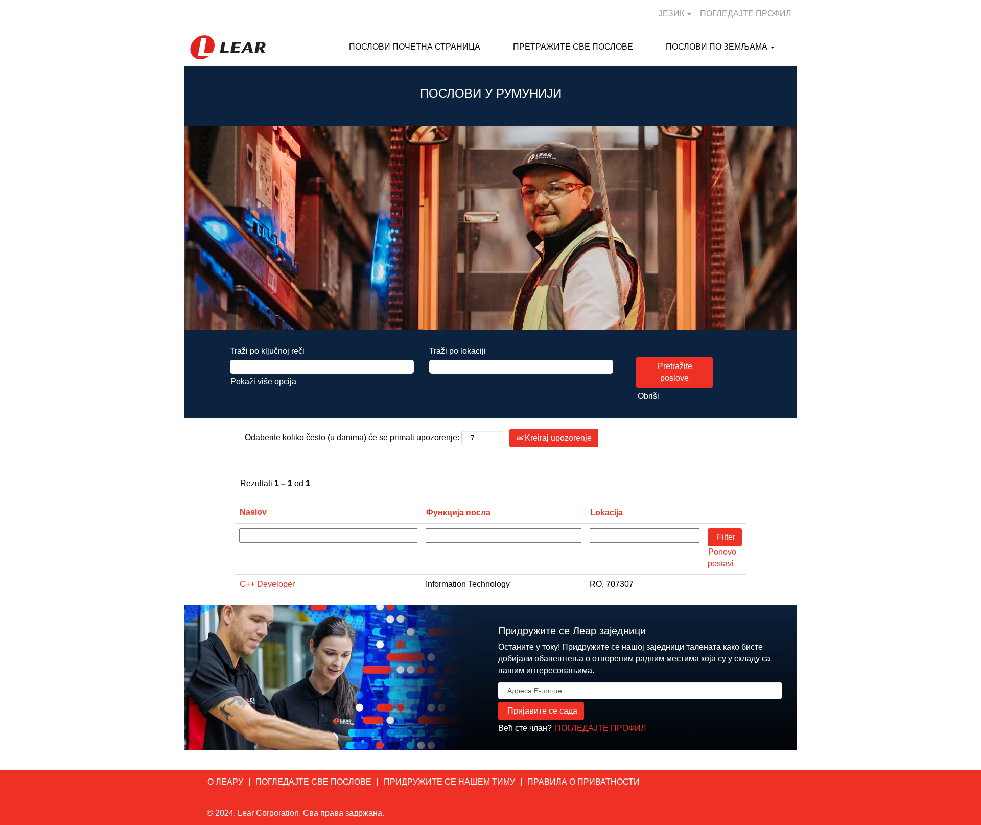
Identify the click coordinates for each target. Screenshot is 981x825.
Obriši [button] (648, 396)
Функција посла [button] (458, 512)
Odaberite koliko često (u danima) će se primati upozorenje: (352, 437)
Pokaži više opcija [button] (263, 381)
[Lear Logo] (228, 47)
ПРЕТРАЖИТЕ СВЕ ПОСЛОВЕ (573, 46)
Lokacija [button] (606, 512)
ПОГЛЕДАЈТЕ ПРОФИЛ (745, 13)
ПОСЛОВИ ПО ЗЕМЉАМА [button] (717, 46)
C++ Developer (267, 584)
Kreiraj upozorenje (557, 437)
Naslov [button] (253, 512)
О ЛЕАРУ (225, 781)
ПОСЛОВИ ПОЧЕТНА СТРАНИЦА (414, 46)
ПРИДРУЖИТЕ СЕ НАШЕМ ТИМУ (449, 781)
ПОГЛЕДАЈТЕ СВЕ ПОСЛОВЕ (313, 781)
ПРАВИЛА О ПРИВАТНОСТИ (583, 781)
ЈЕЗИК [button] (672, 13)
